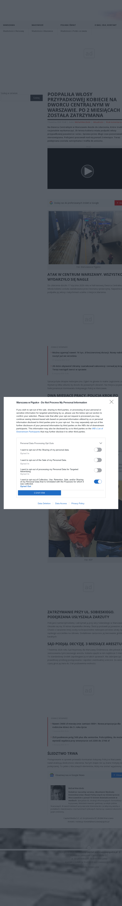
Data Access (61, 503)
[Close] (112, 403)
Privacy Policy (77, 503)
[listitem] (61, 443)
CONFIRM (39, 493)
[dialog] (61, 453)
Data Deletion (44, 503)
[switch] (98, 450)
